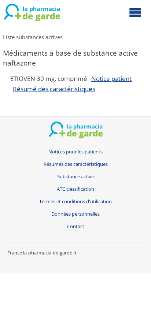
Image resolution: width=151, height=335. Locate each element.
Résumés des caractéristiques (76, 164)
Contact (75, 226)
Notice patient (111, 78)
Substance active (75, 177)
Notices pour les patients (75, 152)
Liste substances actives (33, 37)
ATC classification (75, 189)
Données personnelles (75, 214)
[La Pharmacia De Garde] (32, 14)
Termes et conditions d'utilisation (75, 201)
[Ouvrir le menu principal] (135, 12)
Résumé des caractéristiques (54, 89)
